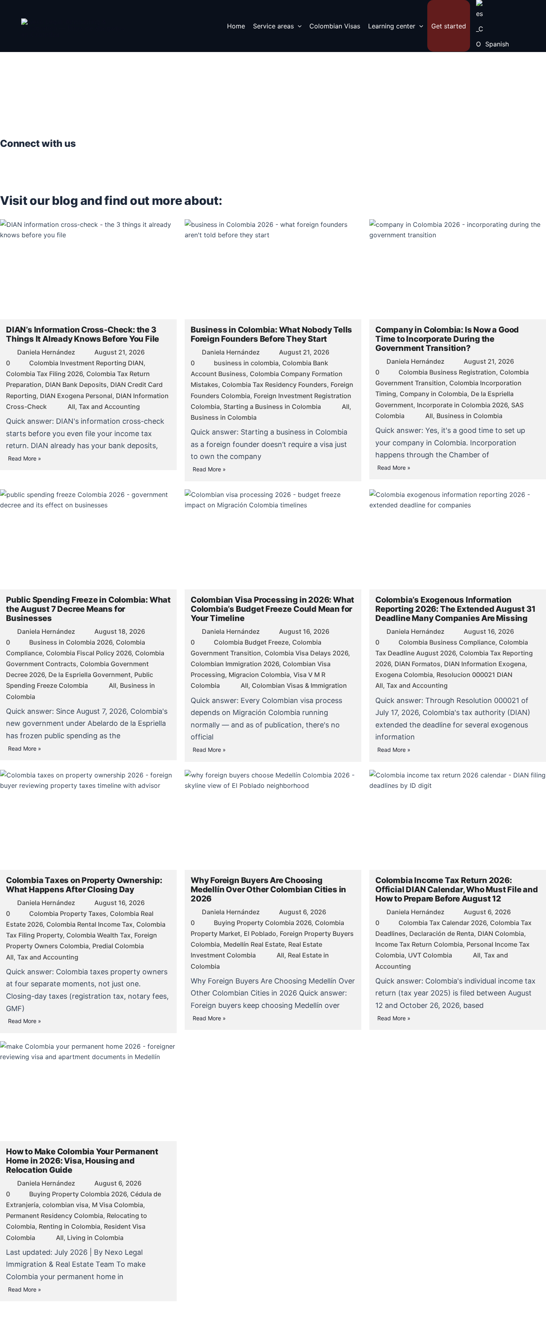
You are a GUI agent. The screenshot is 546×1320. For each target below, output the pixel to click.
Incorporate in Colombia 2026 (462, 405)
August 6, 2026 (302, 912)
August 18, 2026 (119, 631)
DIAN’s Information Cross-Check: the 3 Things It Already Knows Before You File (82, 334)
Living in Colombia (95, 1238)
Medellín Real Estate (254, 944)
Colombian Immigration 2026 (235, 664)
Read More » (24, 458)
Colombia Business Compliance (447, 642)
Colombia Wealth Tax (98, 935)
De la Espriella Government (89, 675)
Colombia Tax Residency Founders (274, 385)
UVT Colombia (430, 955)
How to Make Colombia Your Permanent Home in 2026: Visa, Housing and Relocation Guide (82, 1161)
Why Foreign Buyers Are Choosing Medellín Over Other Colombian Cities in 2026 (268, 889)
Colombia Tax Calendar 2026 (442, 923)
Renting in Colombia (69, 1226)
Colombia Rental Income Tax (89, 924)
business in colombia (246, 363)
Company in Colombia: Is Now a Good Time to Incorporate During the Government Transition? (447, 339)
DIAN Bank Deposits (76, 385)
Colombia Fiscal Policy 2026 (89, 653)
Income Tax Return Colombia (419, 944)
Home (236, 26)
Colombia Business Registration (447, 372)
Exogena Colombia (404, 675)
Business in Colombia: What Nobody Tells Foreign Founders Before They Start (271, 334)
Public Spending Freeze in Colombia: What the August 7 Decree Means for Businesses (88, 609)
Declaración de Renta (441, 933)
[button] (298, 26)
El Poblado (260, 933)
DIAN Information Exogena (484, 664)
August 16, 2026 (304, 631)
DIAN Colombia (501, 933)
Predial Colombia (118, 946)
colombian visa (65, 1205)
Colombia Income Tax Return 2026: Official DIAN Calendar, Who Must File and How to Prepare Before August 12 (456, 889)
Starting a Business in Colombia (272, 407)
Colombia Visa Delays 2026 (306, 653)
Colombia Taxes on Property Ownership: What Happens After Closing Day (84, 884)
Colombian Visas (334, 26)
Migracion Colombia (259, 675)
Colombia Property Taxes (67, 913)
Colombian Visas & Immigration (299, 685)
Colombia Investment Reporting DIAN (86, 363)
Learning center (391, 26)
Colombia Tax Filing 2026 (44, 374)
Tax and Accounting (109, 407)
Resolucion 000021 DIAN (474, 675)
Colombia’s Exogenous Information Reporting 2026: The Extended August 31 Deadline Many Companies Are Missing (455, 609)
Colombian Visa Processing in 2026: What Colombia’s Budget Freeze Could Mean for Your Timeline (272, 609)
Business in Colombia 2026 (70, 642)
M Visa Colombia (117, 1205)
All (71, 407)
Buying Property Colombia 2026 (262, 923)
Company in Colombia (433, 394)
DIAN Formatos (417, 664)
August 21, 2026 (119, 352)
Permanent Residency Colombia (54, 1216)
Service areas (273, 26)
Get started (448, 26)
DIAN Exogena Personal (76, 396)
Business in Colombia (224, 417)
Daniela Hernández (46, 352)
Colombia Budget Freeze (251, 642)
